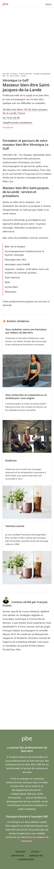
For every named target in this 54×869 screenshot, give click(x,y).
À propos (21, 851)
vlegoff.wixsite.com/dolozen (17, 122)
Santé (29, 95)
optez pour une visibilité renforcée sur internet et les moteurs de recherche (27, 837)
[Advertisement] (27, 40)
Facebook (8, 127)
